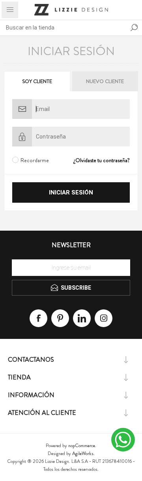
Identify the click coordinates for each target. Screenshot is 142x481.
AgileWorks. (83, 453)
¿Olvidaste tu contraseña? (102, 160)
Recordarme (35, 160)
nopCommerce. (82, 445)
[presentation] (37, 81)
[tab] (37, 81)
